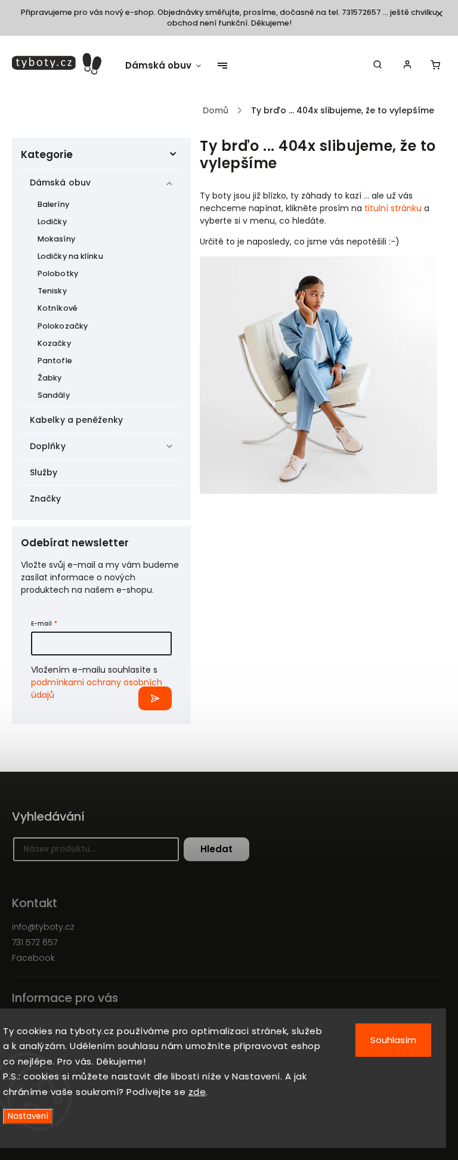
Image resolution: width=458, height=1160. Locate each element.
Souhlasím (393, 1040)
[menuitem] (169, 65)
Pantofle (55, 360)
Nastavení (28, 1116)
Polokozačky (63, 326)
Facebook (33, 958)
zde (197, 1091)
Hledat (216, 849)
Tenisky (52, 291)
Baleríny (53, 204)
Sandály (54, 395)
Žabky (50, 378)
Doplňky (48, 446)
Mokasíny (56, 239)
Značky (45, 499)
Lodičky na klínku (70, 256)
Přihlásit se (155, 698)
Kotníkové (58, 308)
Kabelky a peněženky (76, 420)
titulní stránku (393, 208)
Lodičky (52, 221)
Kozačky (54, 343)
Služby (44, 472)
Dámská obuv (60, 182)
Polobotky (58, 273)
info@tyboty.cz (43, 927)
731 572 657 (34, 942)
